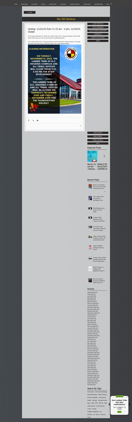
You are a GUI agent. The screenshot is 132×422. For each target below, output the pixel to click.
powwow (89, 414)
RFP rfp (101, 403)
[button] (34, 4)
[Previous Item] (90, 156)
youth (89, 417)
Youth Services (100, 406)
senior (97, 414)
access (89, 408)
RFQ (105, 403)
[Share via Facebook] (29, 120)
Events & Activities (92, 397)
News (89, 403)
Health (89, 400)
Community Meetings (101, 391)
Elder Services (103, 394)
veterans (102, 414)
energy (94, 408)
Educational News (92, 394)
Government (102, 397)
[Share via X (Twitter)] (33, 120)
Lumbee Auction (102, 400)
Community (90, 391)
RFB (93, 403)
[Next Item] (104, 156)
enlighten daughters (93, 411)
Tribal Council (91, 406)
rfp (94, 414)
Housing (94, 400)
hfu (101, 411)
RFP (96, 403)
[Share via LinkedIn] (37, 120)
